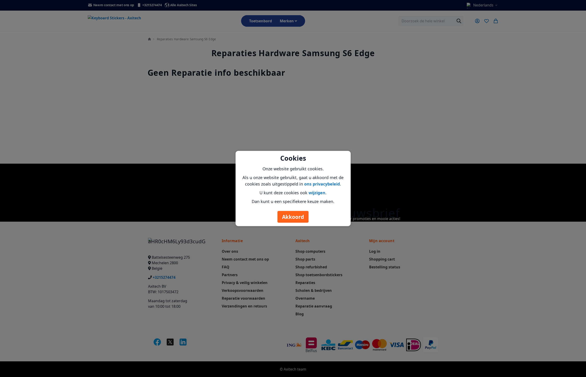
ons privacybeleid (322, 184)
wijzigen (317, 192)
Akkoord (293, 216)
